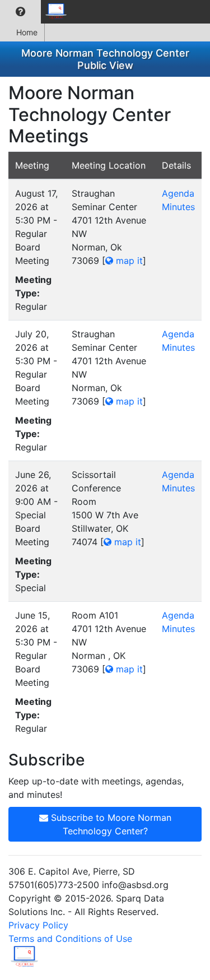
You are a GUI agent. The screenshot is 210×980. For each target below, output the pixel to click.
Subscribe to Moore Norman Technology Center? (109, 824)
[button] (20, 11)
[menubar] (37, 12)
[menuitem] (20, 12)
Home (27, 32)
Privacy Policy (38, 925)
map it (128, 260)
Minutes (178, 206)
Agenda (178, 193)
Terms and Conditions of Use (70, 938)
